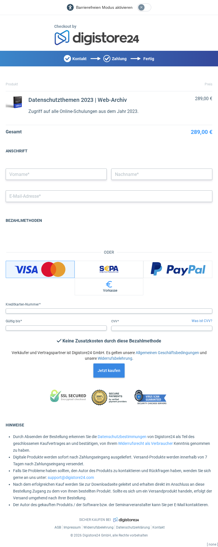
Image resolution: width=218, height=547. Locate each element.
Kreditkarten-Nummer (23, 304)
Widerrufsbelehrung (115, 358)
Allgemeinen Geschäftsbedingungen (167, 352)
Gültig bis (13, 321)
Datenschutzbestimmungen (122, 436)
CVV (114, 321)
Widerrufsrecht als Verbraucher (145, 443)
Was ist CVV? (202, 321)
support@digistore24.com (71, 477)
